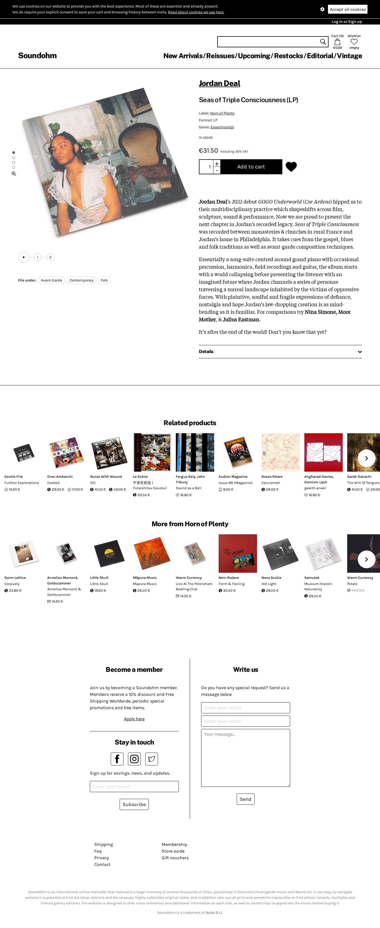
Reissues (220, 56)
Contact (102, 864)
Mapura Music (145, 584)
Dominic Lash (315, 482)
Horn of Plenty (222, 113)
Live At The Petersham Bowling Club (194, 586)
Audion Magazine (233, 476)
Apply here (134, 718)
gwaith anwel (315, 488)
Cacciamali (270, 483)
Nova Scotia (271, 578)
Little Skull (99, 578)
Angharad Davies (318, 476)
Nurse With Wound (106, 476)
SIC (93, 483)
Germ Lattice (15, 578)
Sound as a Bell (188, 488)
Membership (174, 844)
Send (245, 799)
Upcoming (254, 56)
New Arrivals (183, 56)
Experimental (222, 127)
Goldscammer (59, 583)
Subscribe (134, 804)
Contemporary (81, 280)
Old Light (268, 584)
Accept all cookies (348, 9)
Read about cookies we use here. (196, 12)
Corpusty (11, 584)
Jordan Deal (219, 83)
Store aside (173, 851)
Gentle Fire (13, 476)
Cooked (53, 483)
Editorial (320, 56)
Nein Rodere (229, 578)
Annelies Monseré (62, 578)
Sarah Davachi (359, 476)
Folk (104, 280)
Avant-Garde (51, 280)
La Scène (140, 476)
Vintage (349, 56)
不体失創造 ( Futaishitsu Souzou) (150, 485)
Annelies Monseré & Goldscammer (64, 592)
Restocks (288, 56)
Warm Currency (189, 578)
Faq (98, 851)
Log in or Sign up (347, 21)
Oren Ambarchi (60, 476)
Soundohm (37, 55)
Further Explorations (21, 483)
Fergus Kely (185, 476)
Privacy (101, 857)
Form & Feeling (232, 584)
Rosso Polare (272, 476)
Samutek (312, 578)
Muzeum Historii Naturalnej (318, 586)
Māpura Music (145, 578)
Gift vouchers (175, 857)
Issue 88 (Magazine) (236, 483)
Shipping (103, 844)
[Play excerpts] (23, 257)
